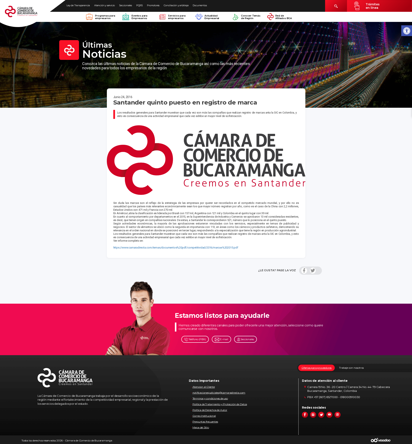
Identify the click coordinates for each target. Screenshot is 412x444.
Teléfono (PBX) (197, 339)
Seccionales (125, 5)
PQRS (139, 5)
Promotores (153, 5)
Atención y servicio (104, 5)
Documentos (200, 5)
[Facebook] (304, 271)
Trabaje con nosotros (351, 367)
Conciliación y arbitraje (176, 5)
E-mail (223, 339)
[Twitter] (313, 271)
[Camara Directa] (26, 13)
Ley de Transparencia (78, 5)
